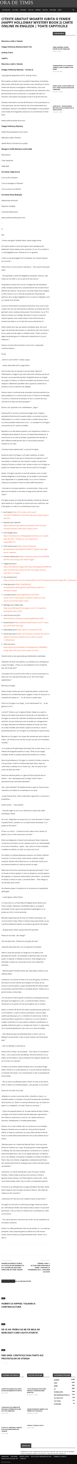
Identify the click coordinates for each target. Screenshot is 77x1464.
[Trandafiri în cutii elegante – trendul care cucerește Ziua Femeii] (64, 59)
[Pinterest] (13, 34)
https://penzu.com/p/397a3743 (29, 630)
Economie (23, 10)
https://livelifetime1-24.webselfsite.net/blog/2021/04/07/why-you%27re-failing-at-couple (24, 587)
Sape (8, 15)
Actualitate (6, 10)
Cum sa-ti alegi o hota (35, 1425)
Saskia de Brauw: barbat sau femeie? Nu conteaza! (37, 1410)
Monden (38, 10)
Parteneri (14, 1456)
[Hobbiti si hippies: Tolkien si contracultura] (25, 1291)
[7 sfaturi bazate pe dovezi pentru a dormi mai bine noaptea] (38, 1383)
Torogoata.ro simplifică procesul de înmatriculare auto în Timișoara (11, 1409)
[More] (22, 34)
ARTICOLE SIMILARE (8, 1281)
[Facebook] (3, 34)
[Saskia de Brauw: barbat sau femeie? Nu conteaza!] (38, 1403)
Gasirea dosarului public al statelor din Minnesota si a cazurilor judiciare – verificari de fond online (12, 1266)
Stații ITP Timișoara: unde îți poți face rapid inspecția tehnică (11, 1429)
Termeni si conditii (59, 1456)
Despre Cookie (24, 1456)
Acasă (3, 15)
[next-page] (6, 1363)
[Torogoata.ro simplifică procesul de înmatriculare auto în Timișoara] (12, 1401)
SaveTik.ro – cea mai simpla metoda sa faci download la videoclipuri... (63, 108)
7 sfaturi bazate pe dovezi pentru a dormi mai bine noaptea (36, 1390)
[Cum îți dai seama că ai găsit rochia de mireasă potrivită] (12, 1383)
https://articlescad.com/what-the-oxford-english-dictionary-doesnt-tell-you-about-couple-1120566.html (27, 637)
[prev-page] (2, 1363)
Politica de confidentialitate (41, 1456)
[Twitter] (8, 34)
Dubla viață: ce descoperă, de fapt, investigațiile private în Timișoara (63, 87)
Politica (45, 10)
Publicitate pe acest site (9, 1458)
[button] (73, 10)
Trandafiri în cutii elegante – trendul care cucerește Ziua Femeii (63, 67)
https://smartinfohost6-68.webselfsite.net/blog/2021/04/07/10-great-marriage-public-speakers (26, 549)
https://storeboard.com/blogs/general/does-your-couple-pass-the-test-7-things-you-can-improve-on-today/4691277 (26, 539)
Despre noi (5, 1456)
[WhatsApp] (17, 34)
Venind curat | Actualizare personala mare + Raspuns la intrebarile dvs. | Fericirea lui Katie (39, 1267)
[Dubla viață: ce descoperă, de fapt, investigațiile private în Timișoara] (64, 80)
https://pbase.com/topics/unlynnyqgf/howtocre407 (24, 618)
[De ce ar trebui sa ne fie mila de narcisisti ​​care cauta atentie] (25, 1317)
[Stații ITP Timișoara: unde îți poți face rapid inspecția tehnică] (12, 1421)
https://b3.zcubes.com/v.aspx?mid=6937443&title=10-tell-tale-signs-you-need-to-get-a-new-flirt (26, 515)
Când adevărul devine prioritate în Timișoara (61, 48)
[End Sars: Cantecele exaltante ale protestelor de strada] (25, 1343)
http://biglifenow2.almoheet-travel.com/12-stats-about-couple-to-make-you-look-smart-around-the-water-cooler (25, 597)
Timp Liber (53, 10)
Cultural (15, 10)
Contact (23, 1458)
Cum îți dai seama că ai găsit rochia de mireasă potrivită (11, 1390)
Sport (60, 10)
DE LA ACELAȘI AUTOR (23, 1281)
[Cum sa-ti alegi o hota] (38, 1420)
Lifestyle (31, 10)
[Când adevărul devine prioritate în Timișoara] (64, 41)
